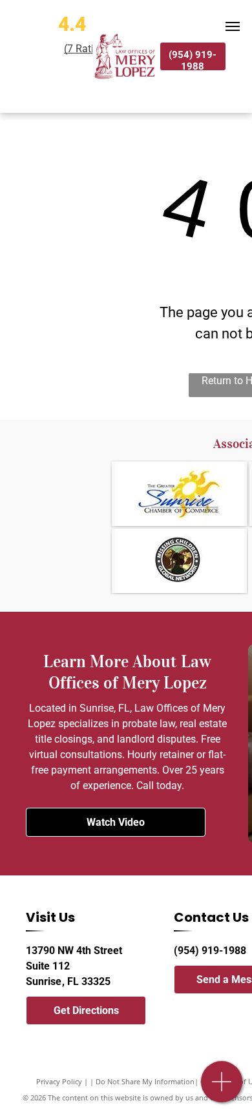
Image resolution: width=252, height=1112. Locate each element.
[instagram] (225, 1010)
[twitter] (202, 1010)
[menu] (233, 26)
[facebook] (179, 1010)
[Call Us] (222, 1088)
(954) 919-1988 (210, 950)
